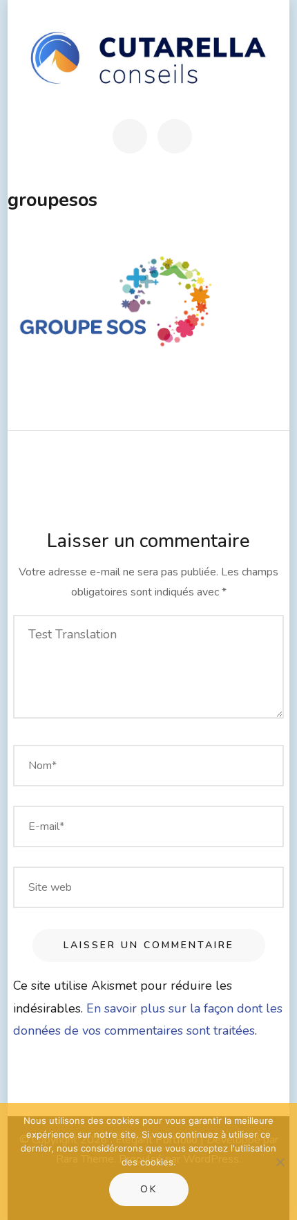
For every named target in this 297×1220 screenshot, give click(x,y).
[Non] (280, 1162)
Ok (148, 1189)
